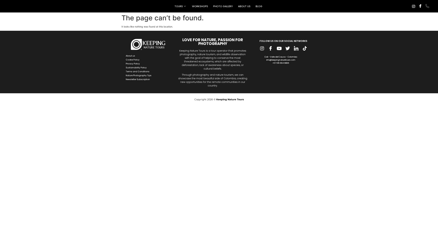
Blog (259, 6)
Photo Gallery (223, 6)
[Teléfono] (427, 6)
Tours (179, 6)
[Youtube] (279, 48)
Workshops (200, 6)
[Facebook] (420, 6)
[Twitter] (287, 48)
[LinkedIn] (296, 48)
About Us (244, 6)
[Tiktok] (304, 48)
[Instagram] (413, 6)
